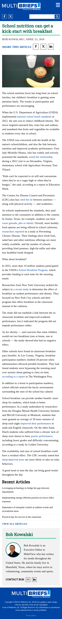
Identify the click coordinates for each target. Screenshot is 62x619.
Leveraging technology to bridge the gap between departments (25, 490)
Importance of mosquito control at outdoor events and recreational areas (27, 509)
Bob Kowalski (13, 39)
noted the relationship (41, 156)
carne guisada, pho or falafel (17, 223)
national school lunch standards (34, 116)
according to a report (13, 376)
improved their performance (35, 423)
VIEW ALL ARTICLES (14, 524)
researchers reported (13, 231)
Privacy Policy (31, 615)
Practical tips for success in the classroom (21, 517)
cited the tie (26, 199)
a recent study (21, 289)
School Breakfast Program (33, 270)
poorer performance (42, 436)
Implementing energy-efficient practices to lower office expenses (28, 499)
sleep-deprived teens (13, 459)
